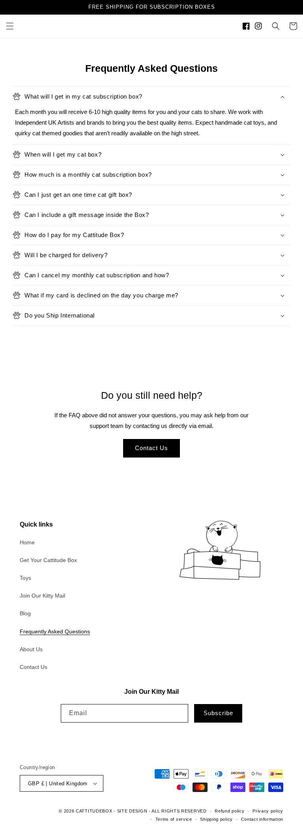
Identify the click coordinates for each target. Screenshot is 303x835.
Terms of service (173, 819)
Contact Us (151, 448)
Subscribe (218, 713)
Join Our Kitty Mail (42, 595)
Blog (25, 613)
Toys (25, 578)
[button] (10, 26)
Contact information (262, 819)
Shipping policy (216, 819)
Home (27, 542)
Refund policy (229, 811)
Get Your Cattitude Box (48, 560)
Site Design (132, 811)
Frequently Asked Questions (55, 631)
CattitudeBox (94, 811)
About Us (31, 649)
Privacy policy (267, 811)
